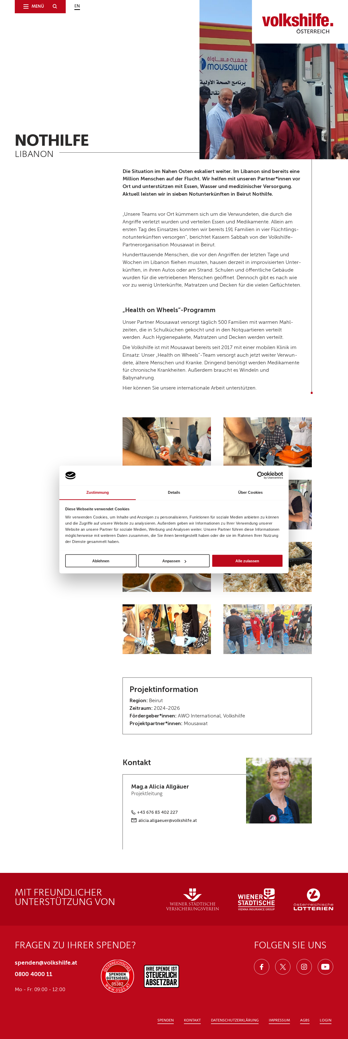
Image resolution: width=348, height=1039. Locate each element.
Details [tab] (174, 492)
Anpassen (171, 561)
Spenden (165, 1020)
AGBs (305, 1020)
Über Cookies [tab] (250, 492)
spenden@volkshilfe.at (46, 962)
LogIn (325, 1020)
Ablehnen (100, 561)
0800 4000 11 (33, 974)
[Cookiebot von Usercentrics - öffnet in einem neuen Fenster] (260, 475)
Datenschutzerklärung (235, 1020)
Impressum (279, 1020)
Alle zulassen (247, 561)
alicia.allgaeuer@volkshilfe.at (167, 820)
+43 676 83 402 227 (157, 812)
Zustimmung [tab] (97, 492)
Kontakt (192, 1020)
